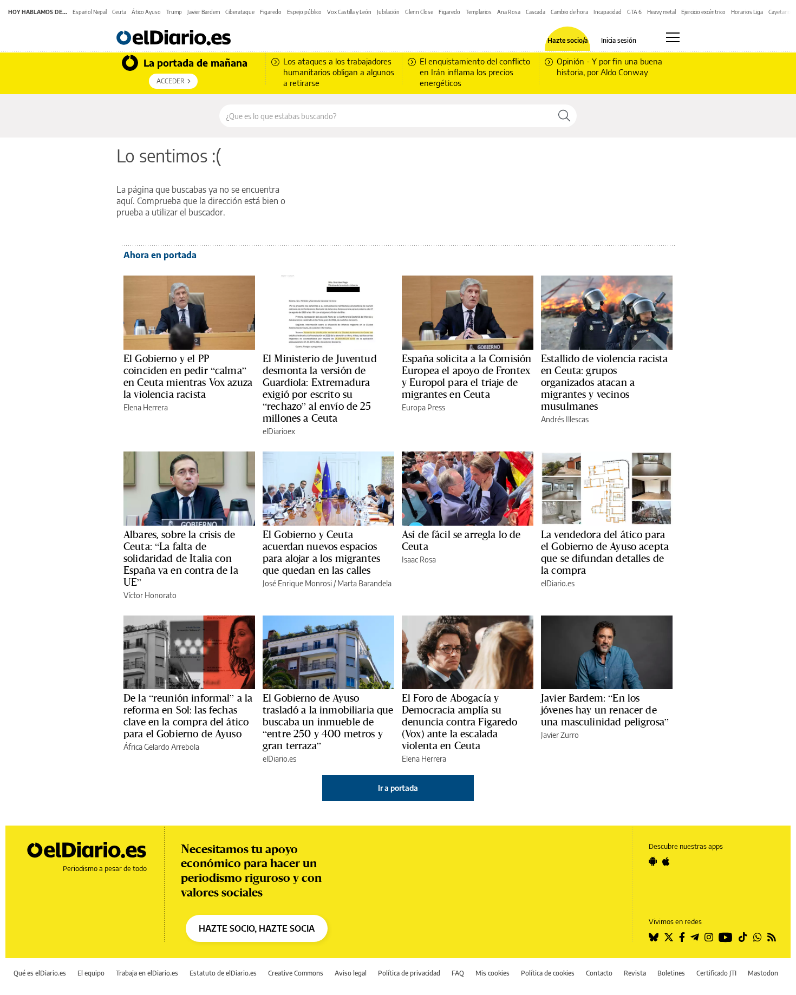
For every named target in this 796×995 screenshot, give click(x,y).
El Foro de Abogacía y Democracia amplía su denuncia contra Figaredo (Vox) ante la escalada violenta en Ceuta (460, 721)
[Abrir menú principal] (673, 37)
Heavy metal (661, 12)
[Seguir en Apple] (666, 861)
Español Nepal (90, 12)
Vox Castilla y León (349, 12)
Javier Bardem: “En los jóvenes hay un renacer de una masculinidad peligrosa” (605, 709)
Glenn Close (419, 12)
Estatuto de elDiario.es (223, 973)
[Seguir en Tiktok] (743, 937)
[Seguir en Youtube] (726, 937)
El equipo (91, 973)
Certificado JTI (716, 973)
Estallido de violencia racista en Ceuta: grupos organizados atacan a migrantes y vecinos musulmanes (604, 382)
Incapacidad (607, 12)
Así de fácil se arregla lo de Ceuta (461, 540)
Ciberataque (240, 12)
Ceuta (119, 12)
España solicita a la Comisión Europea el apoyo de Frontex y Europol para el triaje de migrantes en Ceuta (466, 376)
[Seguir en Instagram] (708, 937)
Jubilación (388, 12)
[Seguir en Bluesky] (653, 937)
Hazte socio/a (567, 40)
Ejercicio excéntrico (703, 12)
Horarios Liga (747, 12)
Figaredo (271, 12)
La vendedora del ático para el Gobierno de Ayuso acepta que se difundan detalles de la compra (605, 552)
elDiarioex (279, 431)
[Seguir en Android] (653, 861)
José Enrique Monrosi (297, 583)
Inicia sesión (618, 40)
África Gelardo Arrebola (161, 746)
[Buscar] (564, 115)
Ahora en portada (160, 255)
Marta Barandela (364, 583)
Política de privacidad (409, 973)
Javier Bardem (203, 12)
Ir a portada (398, 788)
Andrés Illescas (565, 419)
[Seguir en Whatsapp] (757, 937)
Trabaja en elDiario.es (147, 973)
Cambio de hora (569, 12)
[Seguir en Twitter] (669, 937)
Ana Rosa (508, 12)
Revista (635, 973)
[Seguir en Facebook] (682, 937)
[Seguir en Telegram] (694, 937)
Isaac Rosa (419, 559)
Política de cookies (548, 973)
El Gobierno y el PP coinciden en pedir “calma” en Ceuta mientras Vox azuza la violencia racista (187, 376)
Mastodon (763, 973)
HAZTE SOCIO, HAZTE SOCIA (257, 928)
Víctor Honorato (150, 595)
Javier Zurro (560, 734)
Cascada (535, 12)
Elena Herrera (145, 407)
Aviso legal (351, 973)
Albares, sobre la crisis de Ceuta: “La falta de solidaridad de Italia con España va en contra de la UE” (180, 558)
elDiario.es (558, 583)
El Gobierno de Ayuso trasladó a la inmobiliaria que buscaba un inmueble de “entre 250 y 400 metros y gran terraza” (328, 721)
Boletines (671, 973)
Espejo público (304, 12)
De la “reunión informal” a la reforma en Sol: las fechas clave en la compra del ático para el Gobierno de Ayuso (187, 715)
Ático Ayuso (146, 12)
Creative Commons (295, 973)
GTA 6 (634, 12)
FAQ (458, 973)
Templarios (479, 12)
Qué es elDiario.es (40, 973)
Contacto (599, 973)
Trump (174, 12)
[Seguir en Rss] (771, 937)
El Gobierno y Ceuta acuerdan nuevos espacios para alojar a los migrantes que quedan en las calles (321, 552)
